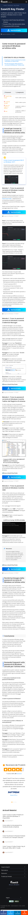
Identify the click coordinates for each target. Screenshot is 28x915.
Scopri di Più (13, 797)
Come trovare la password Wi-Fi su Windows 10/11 (14, 161)
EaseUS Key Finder (7, 198)
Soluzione (10, 5)
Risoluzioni (4, 873)
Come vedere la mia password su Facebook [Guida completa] (12, 826)
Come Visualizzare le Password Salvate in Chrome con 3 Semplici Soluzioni (14, 836)
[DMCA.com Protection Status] (16, 901)
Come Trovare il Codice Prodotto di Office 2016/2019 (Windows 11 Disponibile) (13, 816)
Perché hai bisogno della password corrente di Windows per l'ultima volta (14, 64)
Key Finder (16, 5)
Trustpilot (9, 888)
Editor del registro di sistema (7, 107)
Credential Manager (7, 102)
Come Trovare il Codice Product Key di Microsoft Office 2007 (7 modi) (14, 847)
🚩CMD (5, 111)
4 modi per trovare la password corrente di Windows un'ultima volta (15, 60)
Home (5, 5)
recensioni (19, 773)
